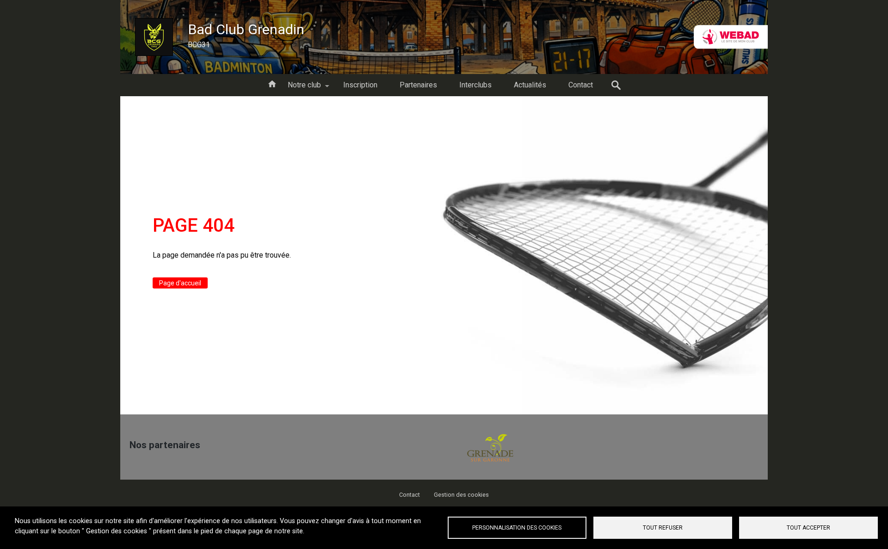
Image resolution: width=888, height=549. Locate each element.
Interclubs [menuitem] (475, 84)
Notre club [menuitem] (299, 88)
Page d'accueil (180, 283)
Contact (409, 494)
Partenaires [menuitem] (418, 84)
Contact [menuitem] (580, 84)
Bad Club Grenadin (246, 29)
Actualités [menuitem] (530, 84)
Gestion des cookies (461, 494)
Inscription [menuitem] (360, 84)
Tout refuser (663, 527)
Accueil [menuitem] (272, 83)
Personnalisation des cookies (516, 527)
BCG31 (199, 44)
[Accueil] (154, 37)
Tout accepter (808, 527)
